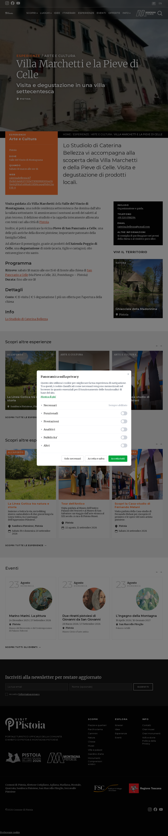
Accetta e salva (96, 458)
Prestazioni (51, 421)
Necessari (50, 405)
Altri (47, 445)
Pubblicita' (50, 437)
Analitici (49, 429)
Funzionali (51, 413)
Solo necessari (72, 458)
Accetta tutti (118, 458)
